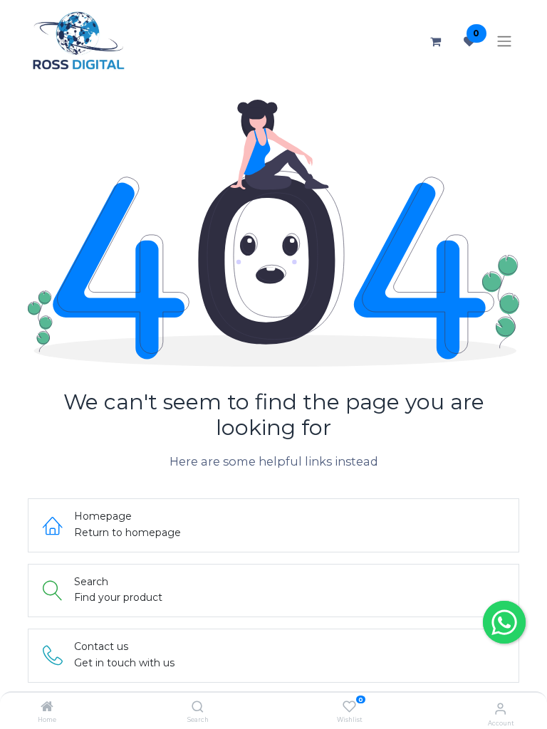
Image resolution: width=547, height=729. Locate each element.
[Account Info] (500, 708)
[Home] (47, 707)
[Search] (197, 707)
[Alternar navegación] (504, 41)
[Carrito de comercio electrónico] (435, 41)
